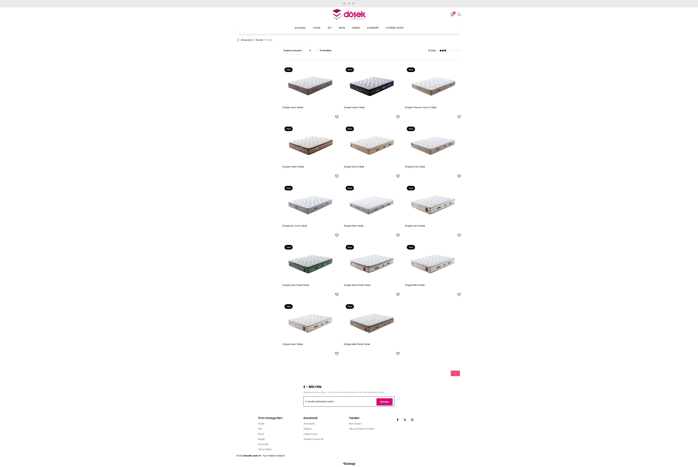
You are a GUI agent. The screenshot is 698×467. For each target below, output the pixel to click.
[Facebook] (397, 420)
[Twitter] (405, 420)
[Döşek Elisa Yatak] (372, 143)
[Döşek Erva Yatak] (433, 143)
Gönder (384, 401)
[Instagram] (412, 420)
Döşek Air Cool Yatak (295, 225)
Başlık (261, 439)
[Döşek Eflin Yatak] (372, 202)
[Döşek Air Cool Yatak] (310, 202)
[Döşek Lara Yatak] (433, 202)
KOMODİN (372, 27)
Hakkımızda (310, 434)
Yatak (261, 423)
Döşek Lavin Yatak (354, 107)
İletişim (308, 428)
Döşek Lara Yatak (415, 225)
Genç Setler (265, 449)
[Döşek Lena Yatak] (310, 84)
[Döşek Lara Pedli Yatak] (310, 261)
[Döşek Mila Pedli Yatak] (372, 321)
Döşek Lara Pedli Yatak (296, 285)
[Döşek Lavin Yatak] (372, 84)
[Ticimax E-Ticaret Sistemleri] (349, 464)
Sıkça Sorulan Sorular (361, 428)
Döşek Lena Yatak (293, 107)
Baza (261, 434)
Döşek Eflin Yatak (354, 225)
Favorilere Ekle (336, 116)
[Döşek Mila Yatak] (433, 261)
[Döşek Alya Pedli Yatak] (372, 261)
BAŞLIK (356, 27)
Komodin (263, 444)
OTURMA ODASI (395, 27)
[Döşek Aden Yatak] (310, 143)
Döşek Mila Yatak (415, 285)
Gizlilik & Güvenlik (314, 439)
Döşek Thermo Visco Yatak (420, 107)
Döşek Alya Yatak (293, 344)
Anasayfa (300, 27)
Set (260, 428)
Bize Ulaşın (355, 423)
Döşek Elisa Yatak (354, 166)
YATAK (316, 27)
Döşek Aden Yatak (293, 166)
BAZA (342, 27)
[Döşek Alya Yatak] (310, 321)
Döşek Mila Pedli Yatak (357, 344)
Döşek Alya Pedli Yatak (357, 285)
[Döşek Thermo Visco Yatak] (433, 84)
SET (330, 27)
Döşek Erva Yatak (415, 166)
